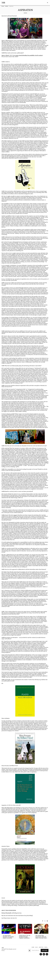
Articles (6, 6)
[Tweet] (45, 921)
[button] (47, 2)
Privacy (3, 950)
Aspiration (19, 191)
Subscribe (44, 950)
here (11, 915)
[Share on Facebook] (43, 921)
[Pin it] (47, 921)
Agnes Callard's (5, 40)
